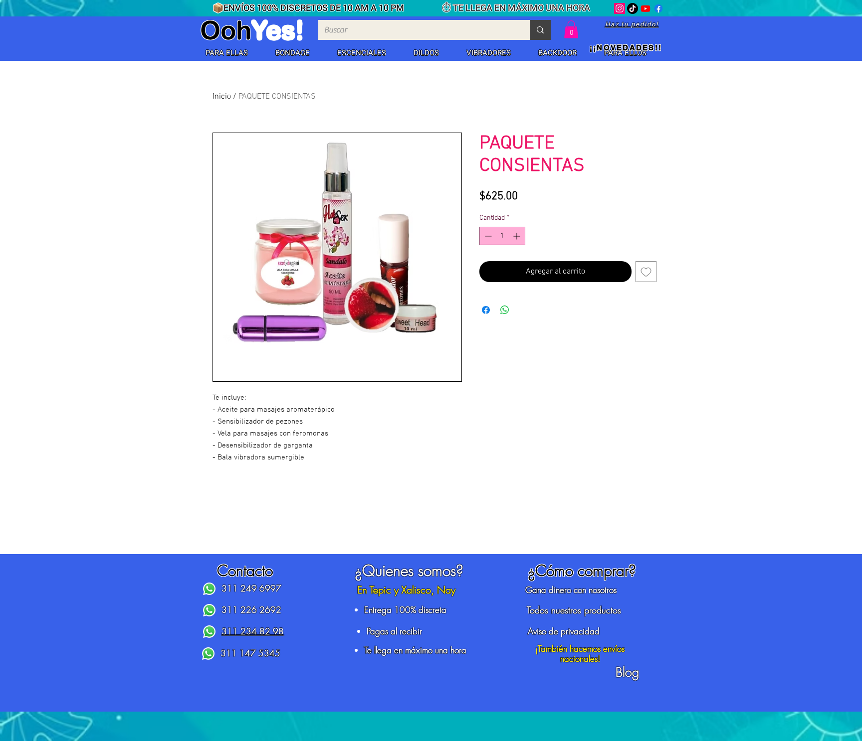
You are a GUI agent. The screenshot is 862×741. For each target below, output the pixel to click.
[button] (226, 53)
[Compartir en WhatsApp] (505, 310)
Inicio (222, 97)
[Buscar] (540, 30)
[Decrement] (487, 236)
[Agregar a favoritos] (646, 271)
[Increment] (517, 236)
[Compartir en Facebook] (486, 310)
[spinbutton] (502, 236)
